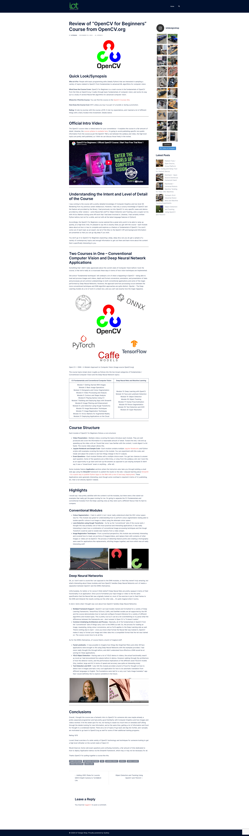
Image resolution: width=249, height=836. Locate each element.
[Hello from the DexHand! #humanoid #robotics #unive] (162, 50)
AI (95, 35)
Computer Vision (75, 761)
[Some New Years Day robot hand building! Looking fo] (162, 126)
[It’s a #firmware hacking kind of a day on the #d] (162, 61)
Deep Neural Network (91, 761)
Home (172, 6)
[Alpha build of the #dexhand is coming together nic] (173, 61)
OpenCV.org (89, 764)
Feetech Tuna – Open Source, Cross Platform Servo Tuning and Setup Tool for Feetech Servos (166, 166)
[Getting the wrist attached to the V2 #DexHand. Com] (162, 93)
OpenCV (100, 35)
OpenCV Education (76, 764)
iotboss (74, 35)
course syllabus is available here (96, 131)
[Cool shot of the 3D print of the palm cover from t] (173, 93)
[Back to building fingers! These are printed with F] (162, 115)
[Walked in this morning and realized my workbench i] (162, 136)
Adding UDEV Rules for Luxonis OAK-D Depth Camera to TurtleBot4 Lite (88, 777)
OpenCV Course (133, 761)
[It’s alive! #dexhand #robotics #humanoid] (173, 82)
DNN (102, 761)
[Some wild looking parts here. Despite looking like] (173, 126)
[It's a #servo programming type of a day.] (173, 104)
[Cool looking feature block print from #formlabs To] (173, 115)
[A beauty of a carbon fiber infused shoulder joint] (162, 104)
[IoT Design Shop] (74, 6)
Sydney (106, 833)
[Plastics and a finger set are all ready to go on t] (173, 50)
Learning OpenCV (111, 761)
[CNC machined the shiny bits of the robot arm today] (162, 82)
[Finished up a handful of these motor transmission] (173, 71)
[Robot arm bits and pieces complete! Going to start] (162, 71)
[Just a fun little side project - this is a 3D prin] (173, 39)
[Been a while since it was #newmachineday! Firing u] (173, 136)
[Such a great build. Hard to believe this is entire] (162, 39)
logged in (88, 805)
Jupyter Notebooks (131, 448)
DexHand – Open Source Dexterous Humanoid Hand (171, 177)
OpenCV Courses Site (122, 100)
